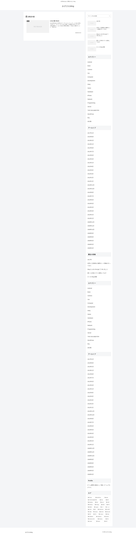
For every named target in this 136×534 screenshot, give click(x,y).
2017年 (90, 259)
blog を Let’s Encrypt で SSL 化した (98, 269)
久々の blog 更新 (92, 276)
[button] (109, 16)
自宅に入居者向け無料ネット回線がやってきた (99, 264)
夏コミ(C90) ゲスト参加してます (97, 273)
